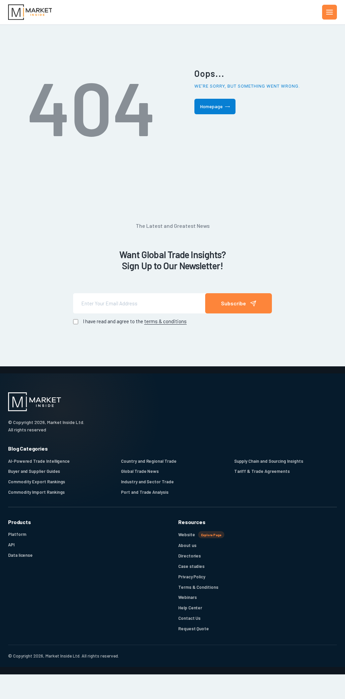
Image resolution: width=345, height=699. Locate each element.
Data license (20, 555)
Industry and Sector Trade (147, 481)
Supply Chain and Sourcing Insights (268, 461)
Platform (17, 534)
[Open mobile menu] (329, 12)
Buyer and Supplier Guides (34, 471)
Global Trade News (140, 471)
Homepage (211, 106)
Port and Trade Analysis (144, 492)
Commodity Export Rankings (36, 481)
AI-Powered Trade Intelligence (39, 461)
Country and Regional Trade (148, 461)
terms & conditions (165, 321)
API (11, 544)
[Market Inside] (30, 12)
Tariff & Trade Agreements (262, 471)
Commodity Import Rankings (36, 492)
